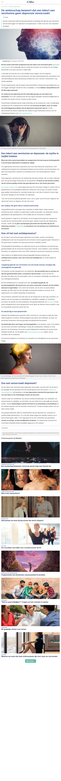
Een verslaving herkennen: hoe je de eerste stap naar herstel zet (26, 466)
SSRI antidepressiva (25, 113)
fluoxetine (50, 302)
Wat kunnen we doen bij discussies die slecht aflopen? (22, 520)
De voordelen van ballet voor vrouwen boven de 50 (21, 548)
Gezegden (4, 600)
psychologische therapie (35, 332)
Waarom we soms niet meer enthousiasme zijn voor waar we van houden (29, 656)
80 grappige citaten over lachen (13, 629)
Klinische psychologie (14, 6)
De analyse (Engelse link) (9, 187)
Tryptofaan (20, 226)
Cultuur (3, 546)
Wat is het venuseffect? (10, 493)
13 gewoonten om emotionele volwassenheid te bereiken (23, 575)
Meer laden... (30, 661)
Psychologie (4, 6)
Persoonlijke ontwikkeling (9, 573)
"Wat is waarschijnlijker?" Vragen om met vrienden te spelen (24, 602)
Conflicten (4, 518)
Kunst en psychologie (7, 491)
